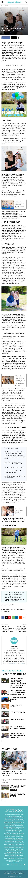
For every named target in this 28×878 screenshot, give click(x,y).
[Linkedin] (16, 617)
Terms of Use (6, 873)
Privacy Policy (19, 872)
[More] (18, 37)
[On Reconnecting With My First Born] (5, 699)
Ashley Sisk (4, 33)
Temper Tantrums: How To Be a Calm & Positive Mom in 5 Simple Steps (17, 692)
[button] (26, 2)
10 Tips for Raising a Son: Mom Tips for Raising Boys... (18, 793)
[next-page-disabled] (5, 741)
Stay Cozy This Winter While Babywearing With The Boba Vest (17, 735)
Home (2, 5)
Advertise (12, 872)
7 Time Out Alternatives (17, 712)
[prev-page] (2, 741)
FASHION (5, 730)
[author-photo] (14, 644)
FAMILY (6, 5)
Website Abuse (14, 873)
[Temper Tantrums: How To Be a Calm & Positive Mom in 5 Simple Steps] (5, 692)
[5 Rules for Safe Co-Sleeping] (5, 706)
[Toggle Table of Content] (20, 65)
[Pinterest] (9, 617)
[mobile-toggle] (2, 2)
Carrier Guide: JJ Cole (17, 719)
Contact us (21, 873)
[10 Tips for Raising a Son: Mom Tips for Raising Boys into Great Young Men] (5, 795)
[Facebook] (2, 617)
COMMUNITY (6, 701)
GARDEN (13, 789)
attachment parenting (10, 609)
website (22, 663)
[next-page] (5, 800)
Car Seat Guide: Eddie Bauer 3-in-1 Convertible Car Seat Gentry (21, 629)
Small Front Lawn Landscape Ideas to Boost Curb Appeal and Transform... (18, 786)
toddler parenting (5, 611)
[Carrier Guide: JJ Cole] (5, 721)
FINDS (4, 737)
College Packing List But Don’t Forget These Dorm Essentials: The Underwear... (13, 773)
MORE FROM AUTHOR (14, 674)
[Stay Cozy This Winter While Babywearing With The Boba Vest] (5, 735)
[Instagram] (7, 864)
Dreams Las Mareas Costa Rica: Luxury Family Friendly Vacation (7, 629)
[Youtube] (24, 864)
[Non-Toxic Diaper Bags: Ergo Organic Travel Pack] (5, 728)
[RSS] (16, 864)
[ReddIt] (20, 617)
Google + (15, 663)
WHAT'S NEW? (9, 749)
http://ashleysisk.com (14, 648)
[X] (6, 617)
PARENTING (7, 26)
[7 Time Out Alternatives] (5, 714)
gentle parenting (20, 609)
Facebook (10, 663)
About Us (6, 872)
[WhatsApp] (13, 617)
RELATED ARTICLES (12, 670)
